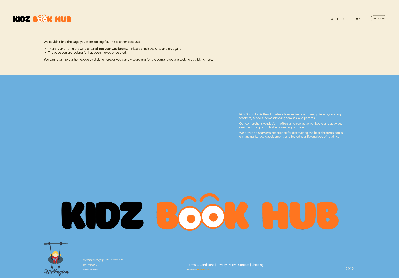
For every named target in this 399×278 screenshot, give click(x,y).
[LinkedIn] (343, 18)
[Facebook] (338, 18)
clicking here (102, 60)
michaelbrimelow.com (203, 269)
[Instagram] (332, 18)
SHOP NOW (379, 18)
